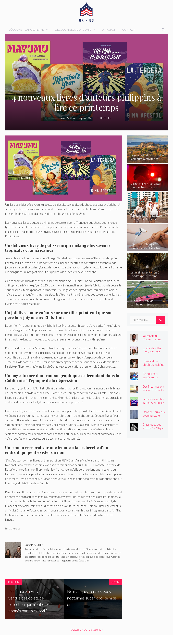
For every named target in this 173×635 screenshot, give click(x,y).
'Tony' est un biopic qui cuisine (153, 362)
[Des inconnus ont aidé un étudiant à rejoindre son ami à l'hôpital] (134, 390)
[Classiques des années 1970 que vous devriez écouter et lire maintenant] (134, 429)
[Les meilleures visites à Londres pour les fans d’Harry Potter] (147, 277)
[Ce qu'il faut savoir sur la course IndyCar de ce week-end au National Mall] (134, 378)
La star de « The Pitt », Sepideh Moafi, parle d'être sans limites (154, 354)
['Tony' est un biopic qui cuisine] (134, 365)
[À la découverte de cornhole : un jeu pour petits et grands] (147, 306)
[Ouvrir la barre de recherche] (163, 29)
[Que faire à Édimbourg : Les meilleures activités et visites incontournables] (147, 160)
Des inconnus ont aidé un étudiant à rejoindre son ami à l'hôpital (153, 392)
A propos (109, 29)
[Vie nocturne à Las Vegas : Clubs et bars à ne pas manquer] (147, 189)
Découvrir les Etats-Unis (73, 29)
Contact (128, 29)
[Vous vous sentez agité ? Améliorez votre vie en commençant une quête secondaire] (134, 403)
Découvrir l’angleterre (26, 29)
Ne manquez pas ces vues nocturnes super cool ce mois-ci (92, 598)
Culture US (15, 528)
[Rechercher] (160, 320)
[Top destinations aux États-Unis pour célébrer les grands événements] (147, 220)
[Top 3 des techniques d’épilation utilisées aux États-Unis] (147, 249)
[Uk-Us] (86, 12)
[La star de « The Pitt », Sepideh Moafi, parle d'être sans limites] (134, 352)
